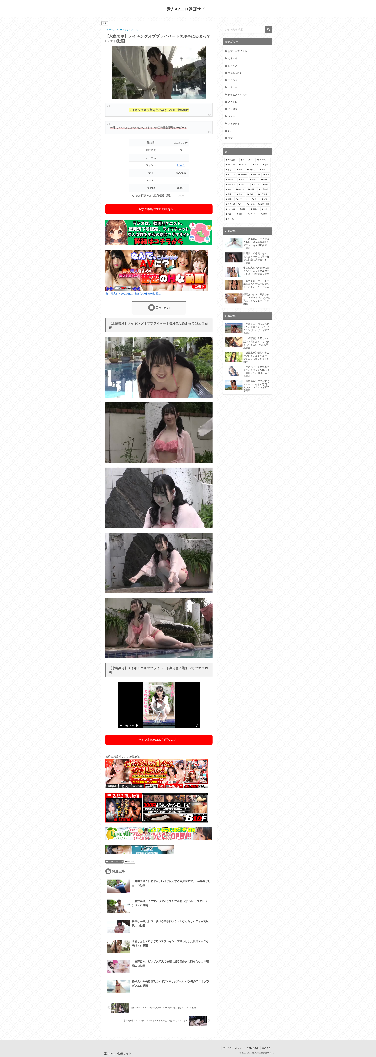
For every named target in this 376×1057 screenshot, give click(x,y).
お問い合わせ (253, 1048)
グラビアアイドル (116, 861)
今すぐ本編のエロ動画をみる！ (158, 209)
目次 (159, 307)
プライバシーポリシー (233, 1048)
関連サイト (267, 1048)
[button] (268, 29)
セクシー (130, 861)
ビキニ (181, 165)
